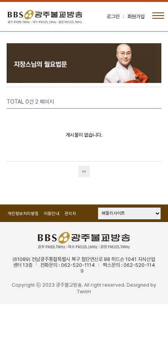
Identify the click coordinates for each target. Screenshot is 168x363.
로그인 (113, 16)
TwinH (84, 291)
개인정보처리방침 (23, 213)
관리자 (70, 213)
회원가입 (136, 16)
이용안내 (51, 213)
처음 (84, 171)
